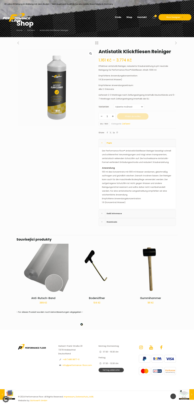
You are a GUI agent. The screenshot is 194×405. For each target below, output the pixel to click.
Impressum (69, 396)
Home (19, 30)
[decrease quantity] (101, 116)
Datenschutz (82, 396)
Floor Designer (173, 17)
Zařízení (31, 30)
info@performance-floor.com (77, 365)
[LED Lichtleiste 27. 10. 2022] (186, 394)
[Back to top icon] (173, 396)
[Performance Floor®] (17, 17)
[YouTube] (151, 347)
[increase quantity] (112, 116)
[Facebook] (161, 347)
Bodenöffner (97, 298)
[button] (90, 53)
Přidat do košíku (133, 116)
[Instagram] (141, 347)
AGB (91, 396)
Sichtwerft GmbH (38, 400)
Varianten (104, 106)
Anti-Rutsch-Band (43, 298)
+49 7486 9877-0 (71, 359)
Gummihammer (150, 298)
